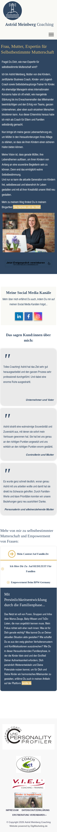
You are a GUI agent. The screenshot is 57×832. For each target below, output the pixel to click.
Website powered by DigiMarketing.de (29, 826)
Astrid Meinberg (29, 24)
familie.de (26, 683)
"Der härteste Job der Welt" (27, 207)
